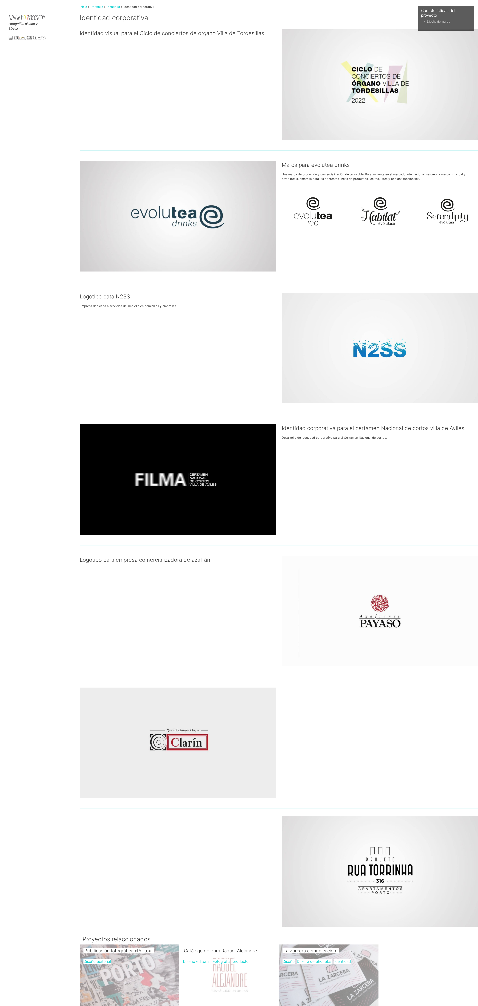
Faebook (35, 38)
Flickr (40, 38)
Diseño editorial (97, 961)
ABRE (10, 38)
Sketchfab (44, 38)
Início (22, 38)
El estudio (15, 38)
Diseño (289, 961)
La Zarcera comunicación (309, 950)
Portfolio (29, 38)
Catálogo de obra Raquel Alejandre (220, 950)
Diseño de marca (438, 21)
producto (241, 961)
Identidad (113, 7)
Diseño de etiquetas (314, 961)
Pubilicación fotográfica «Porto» (117, 950)
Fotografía (221, 961)
